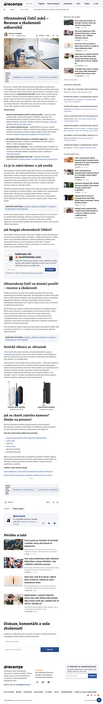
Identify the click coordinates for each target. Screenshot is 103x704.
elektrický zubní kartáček (37, 438)
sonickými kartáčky (13, 154)
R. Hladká (27, 572)
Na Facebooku (22, 209)
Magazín (41, 4)
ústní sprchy (17, 124)
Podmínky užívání (66, 692)
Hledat (32, 4)
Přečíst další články (71, 79)
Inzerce (56, 692)
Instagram (23, 521)
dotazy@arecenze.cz (23, 685)
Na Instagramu (10, 209)
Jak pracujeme (38, 692)
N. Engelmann (79, 76)
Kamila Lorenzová (15, 33)
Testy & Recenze (53, 4)
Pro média (48, 692)
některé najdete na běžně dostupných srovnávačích (38, 159)
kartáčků (16, 134)
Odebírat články (21, 35)
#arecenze (39, 670)
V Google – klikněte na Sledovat (34, 206)
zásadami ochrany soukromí (35, 273)
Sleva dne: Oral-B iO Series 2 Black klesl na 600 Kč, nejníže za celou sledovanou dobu (40, 580)
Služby (87, 4)
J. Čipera (26, 554)
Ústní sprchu (10, 446)
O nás (96, 4)
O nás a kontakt (9, 692)
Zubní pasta (10, 441)
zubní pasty (27, 124)
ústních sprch (45, 134)
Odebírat (50, 269)
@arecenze (19, 516)
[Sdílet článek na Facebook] (53, 35)
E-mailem (51, 206)
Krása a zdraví (18, 509)
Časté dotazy (28, 692)
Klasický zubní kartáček (14, 438)
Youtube (16, 524)
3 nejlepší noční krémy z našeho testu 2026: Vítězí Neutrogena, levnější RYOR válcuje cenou (86, 71)
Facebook (31, 521)
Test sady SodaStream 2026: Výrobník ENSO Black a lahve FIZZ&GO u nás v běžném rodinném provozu (41, 561)
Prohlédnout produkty (16, 409)
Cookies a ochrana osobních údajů (85, 692)
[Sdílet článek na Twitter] (57, 35)
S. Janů (77, 205)
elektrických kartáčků (28, 134)
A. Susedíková (28, 611)
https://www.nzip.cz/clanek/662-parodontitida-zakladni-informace (28, 471)
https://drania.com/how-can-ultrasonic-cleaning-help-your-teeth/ (28, 475)
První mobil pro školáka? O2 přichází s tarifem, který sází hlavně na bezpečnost (41, 543)
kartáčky (45, 122)
